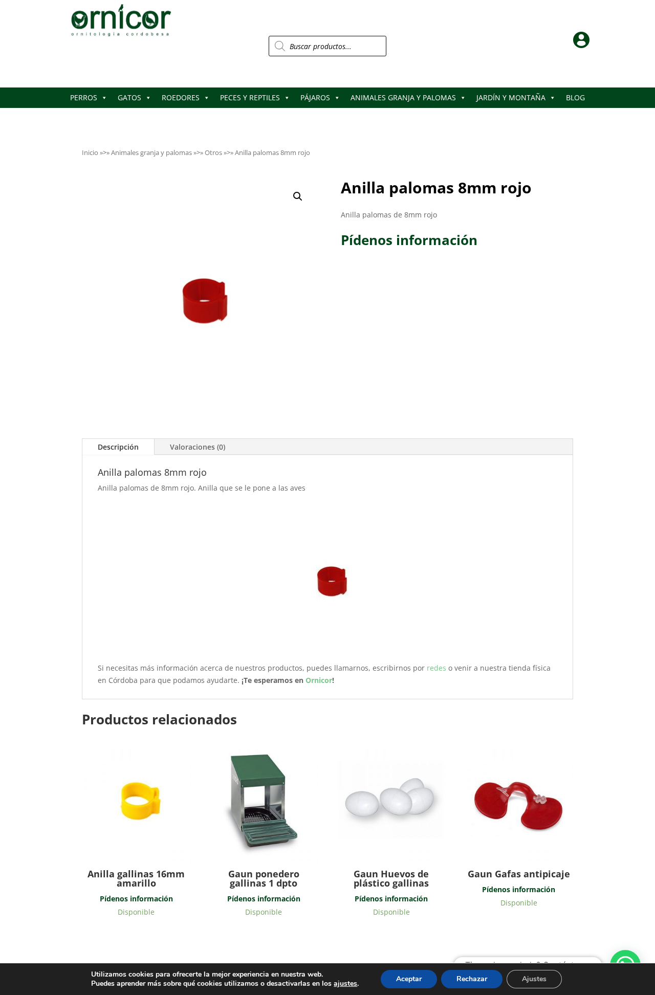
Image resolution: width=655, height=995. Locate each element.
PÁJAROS (315, 97)
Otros (213, 152)
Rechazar (471, 979)
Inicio (90, 152)
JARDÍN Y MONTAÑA (510, 97)
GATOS (129, 97)
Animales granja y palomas (151, 152)
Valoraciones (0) (197, 447)
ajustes (345, 983)
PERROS (83, 97)
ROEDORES (181, 97)
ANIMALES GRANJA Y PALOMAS (403, 97)
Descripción (118, 447)
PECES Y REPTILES (250, 97)
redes (437, 668)
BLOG (575, 97)
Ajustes (534, 979)
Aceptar (409, 979)
